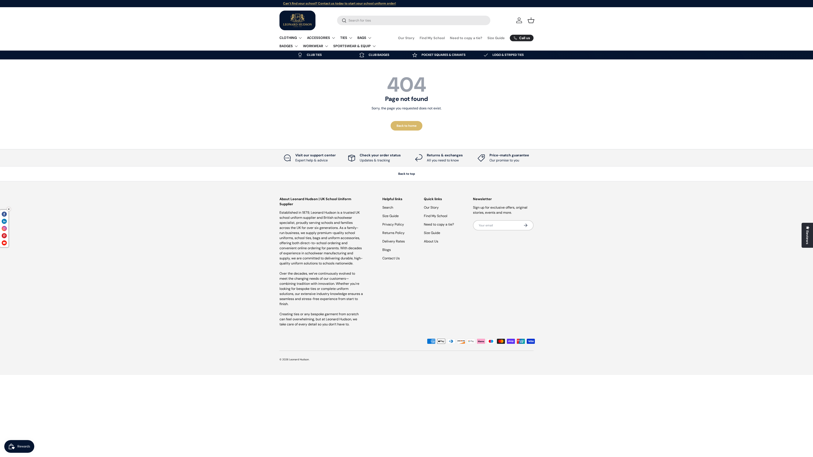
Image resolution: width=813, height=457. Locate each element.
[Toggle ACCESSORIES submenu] (333, 37)
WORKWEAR (313, 46)
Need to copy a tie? (466, 38)
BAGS (361, 38)
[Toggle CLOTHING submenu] (300, 37)
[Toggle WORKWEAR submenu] (326, 46)
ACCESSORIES (318, 38)
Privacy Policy (393, 224)
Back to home (406, 126)
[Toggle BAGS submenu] (369, 37)
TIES (343, 38)
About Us (431, 241)
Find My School (432, 38)
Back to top (406, 174)
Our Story (406, 38)
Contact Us (391, 258)
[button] (531, 20)
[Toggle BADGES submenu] (296, 46)
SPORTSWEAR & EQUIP (352, 46)
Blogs (386, 250)
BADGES (286, 46)
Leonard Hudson (299, 359)
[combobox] (414, 20)
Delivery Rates (393, 241)
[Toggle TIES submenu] (350, 37)
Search (387, 207)
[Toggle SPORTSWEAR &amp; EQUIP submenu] (374, 46)
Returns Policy (393, 233)
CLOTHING (288, 38)
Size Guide (496, 38)
